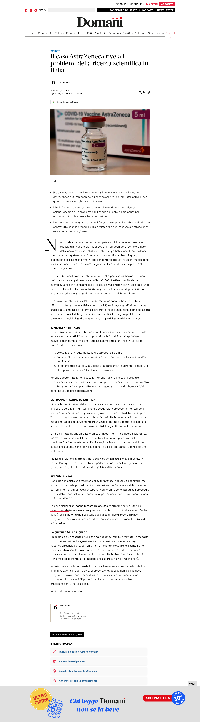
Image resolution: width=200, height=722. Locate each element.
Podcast (147, 10)
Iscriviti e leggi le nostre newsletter (78, 651)
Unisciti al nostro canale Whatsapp (78, 670)
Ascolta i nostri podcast (72, 661)
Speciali (170, 33)
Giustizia (128, 33)
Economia (115, 33)
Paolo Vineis (65, 82)
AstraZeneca (94, 246)
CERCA (43, 10)
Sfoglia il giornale (129, 4)
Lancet (118, 309)
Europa (70, 33)
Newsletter (165, 10)
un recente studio (79, 536)
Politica (59, 33)
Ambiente (101, 33)
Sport (151, 33)
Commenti (44, 33)
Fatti (90, 33)
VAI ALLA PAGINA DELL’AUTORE (67, 634)
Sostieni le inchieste (123, 10)
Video (160, 33)
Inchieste (30, 33)
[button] (140, 92)
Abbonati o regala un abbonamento (78, 680)
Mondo (81, 33)
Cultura (139, 33)
